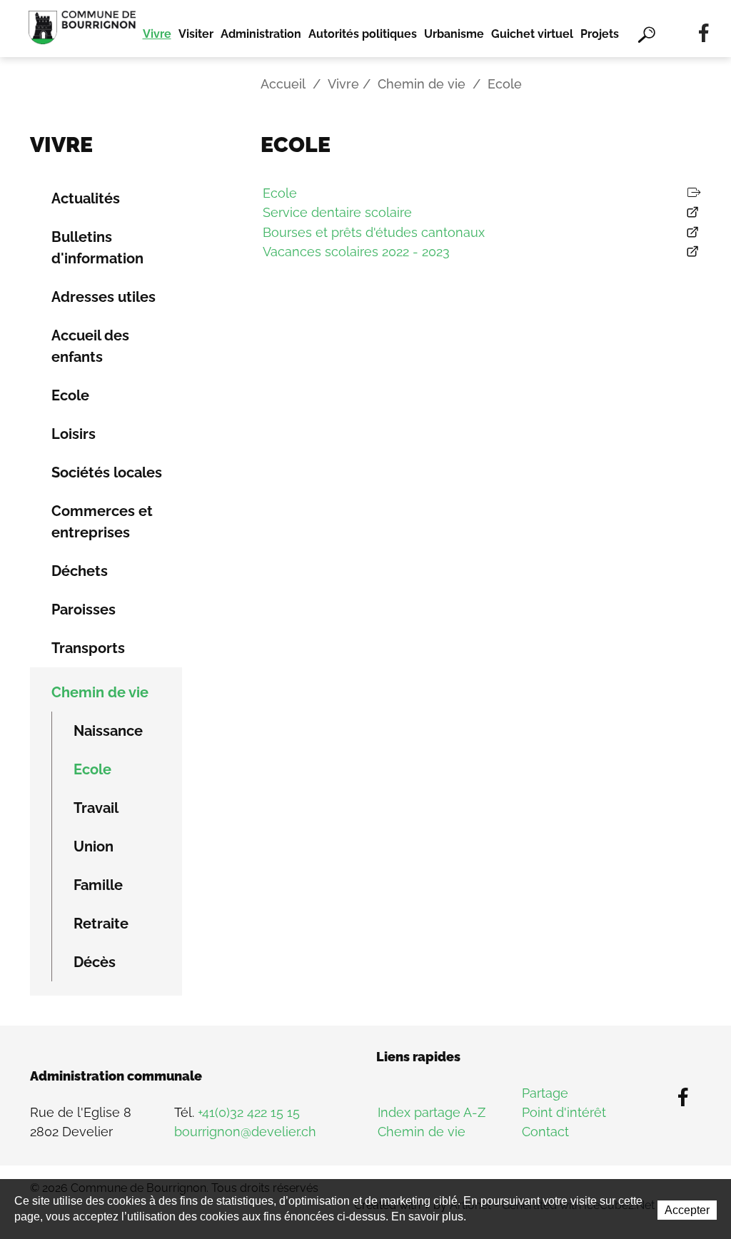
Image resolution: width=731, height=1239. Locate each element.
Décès (95, 962)
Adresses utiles (103, 296)
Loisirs (73, 433)
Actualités (85, 198)
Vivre (157, 34)
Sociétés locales (106, 472)
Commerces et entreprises (102, 521)
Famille (98, 885)
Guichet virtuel (532, 34)
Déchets (79, 571)
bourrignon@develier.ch (245, 1131)
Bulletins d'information (97, 247)
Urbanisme (454, 34)
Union (94, 846)
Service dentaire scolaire (337, 212)
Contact (545, 1131)
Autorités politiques (362, 34)
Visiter (195, 34)
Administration (261, 34)
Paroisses (83, 609)
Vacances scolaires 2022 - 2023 (356, 251)
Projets (599, 34)
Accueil (283, 83)
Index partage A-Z (431, 1112)
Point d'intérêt (564, 1112)
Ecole (70, 395)
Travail (96, 807)
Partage (545, 1093)
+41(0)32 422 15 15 (249, 1112)
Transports (88, 648)
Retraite (101, 923)
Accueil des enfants (90, 346)
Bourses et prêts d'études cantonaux (374, 232)
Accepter (687, 1210)
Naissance (108, 730)
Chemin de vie (421, 83)
